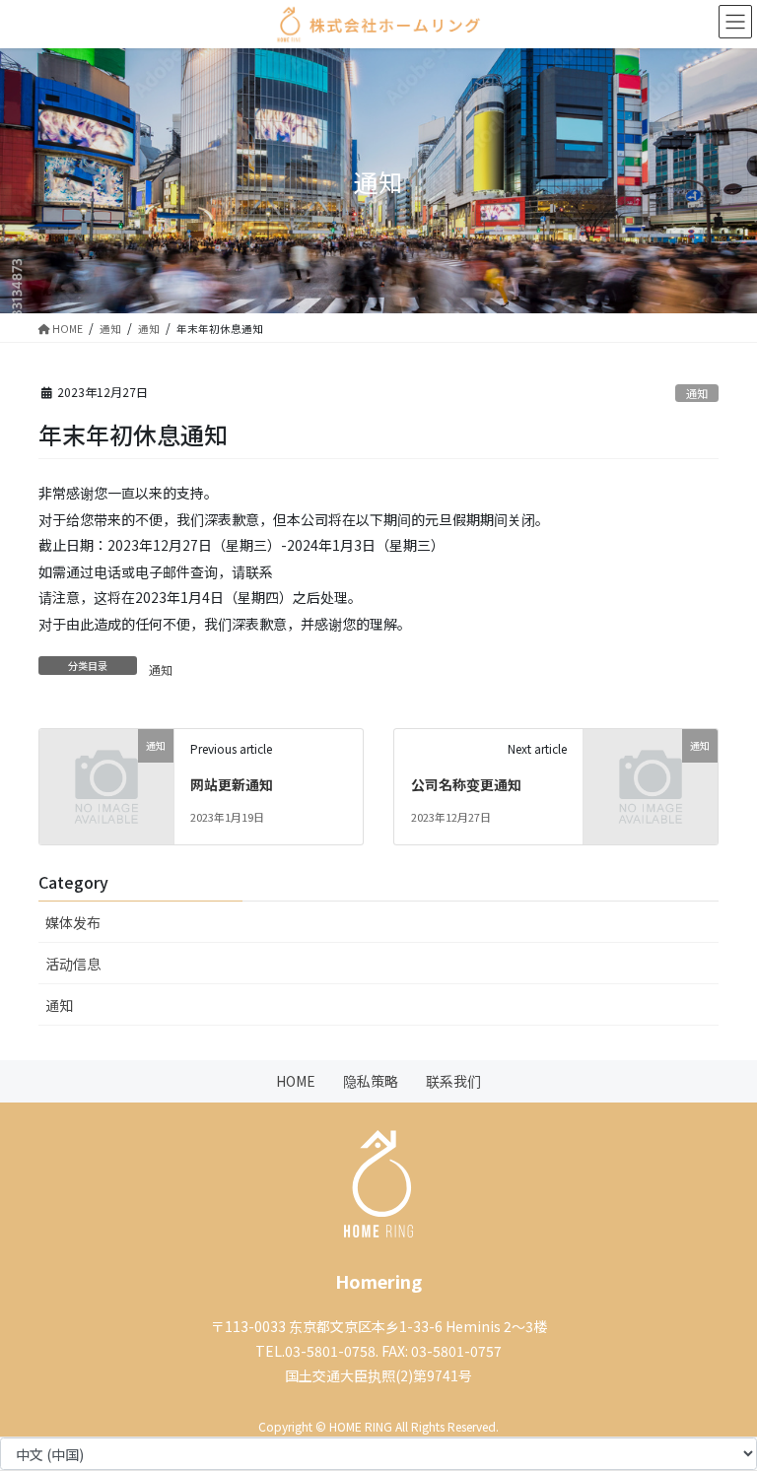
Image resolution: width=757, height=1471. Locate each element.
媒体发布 (73, 922)
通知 (697, 393)
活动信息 (73, 963)
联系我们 (453, 1081)
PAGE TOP (705, 1399)
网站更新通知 (231, 784)
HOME (295, 1081)
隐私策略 (370, 1081)
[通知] (106, 768)
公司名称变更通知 (466, 784)
